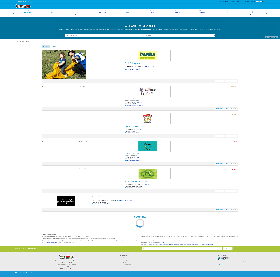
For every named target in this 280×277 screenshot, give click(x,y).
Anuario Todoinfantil (127, 264)
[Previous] (13, 13)
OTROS (262, 7)
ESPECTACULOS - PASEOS (251, 7)
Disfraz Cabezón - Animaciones (137, 181)
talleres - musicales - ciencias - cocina (194, 244)
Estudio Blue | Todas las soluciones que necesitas (255, 272)
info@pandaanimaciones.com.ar (134, 69)
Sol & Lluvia (129, 99)
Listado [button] (47, 46)
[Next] (266, 13)
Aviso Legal (125, 260)
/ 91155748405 (128, 200)
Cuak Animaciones (132, 126)
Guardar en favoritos (231, 81)
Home (16, 41)
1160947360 (139, 129)
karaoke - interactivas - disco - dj (154, 244)
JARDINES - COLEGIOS (237, 7)
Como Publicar (126, 257)
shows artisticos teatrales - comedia (207, 244)
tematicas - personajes (144, 244)
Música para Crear (132, 154)
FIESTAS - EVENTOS (208, 7)
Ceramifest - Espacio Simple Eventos (106, 197)
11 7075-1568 (73, 264)
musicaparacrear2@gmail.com (133, 160)
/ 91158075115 (153, 66)
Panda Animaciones (272, 37)
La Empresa (125, 262)
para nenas (174, 244)
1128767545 (122, 200)
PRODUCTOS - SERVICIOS (222, 7)
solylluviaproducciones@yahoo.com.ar (135, 105)
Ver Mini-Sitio (220, 81)
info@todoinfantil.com (62, 264)
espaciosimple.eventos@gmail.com (101, 203)
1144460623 (147, 66)
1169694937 (139, 102)
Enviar (228, 249)
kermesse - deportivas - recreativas (182, 244)
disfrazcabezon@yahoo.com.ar (133, 187)
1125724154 (139, 157)
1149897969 (147, 184)
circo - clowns (169, 244)
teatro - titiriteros (163, 244)
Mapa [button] (55, 46)
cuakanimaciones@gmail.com (133, 132)
